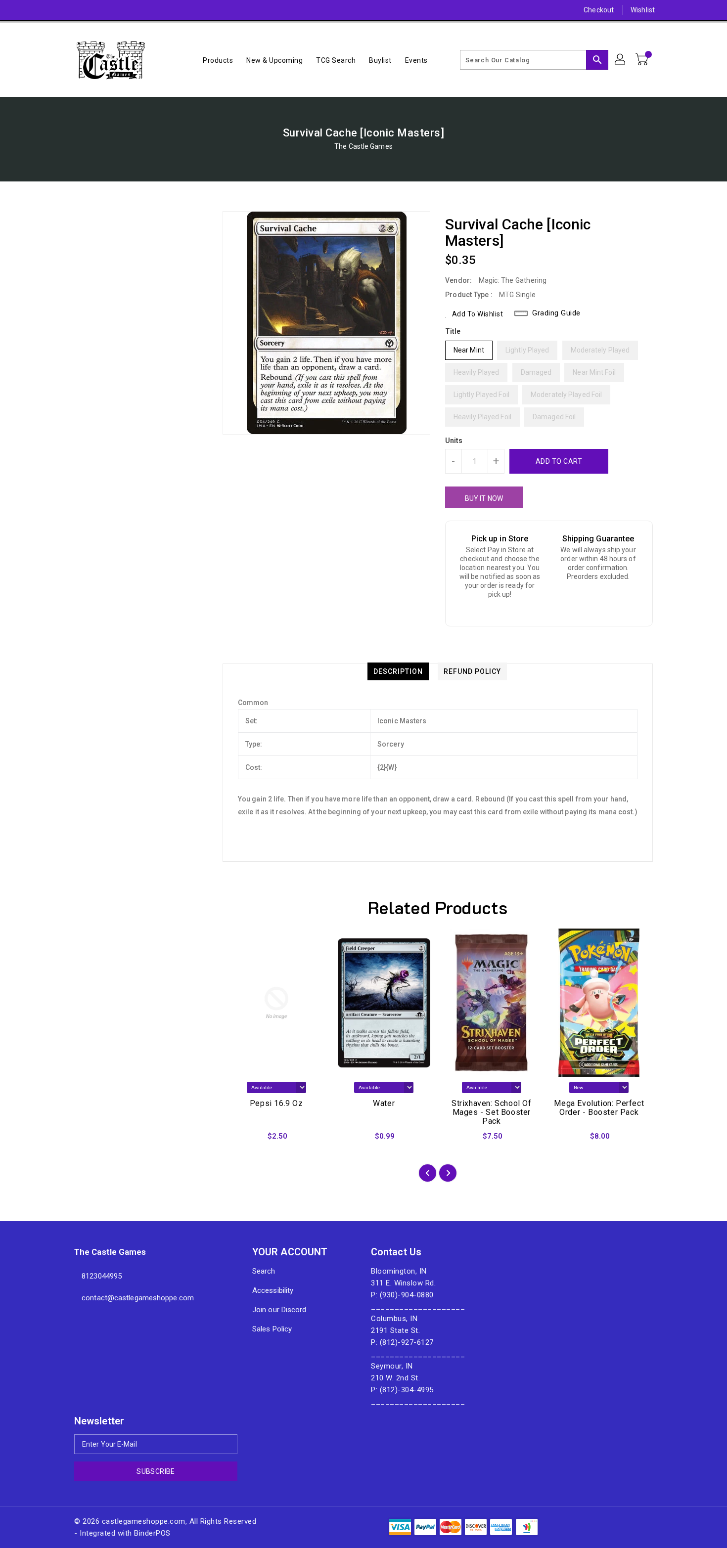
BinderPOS (152, 1533)
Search (263, 1271)
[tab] (398, 671)
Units (454, 440)
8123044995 (102, 1276)
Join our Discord (279, 1309)
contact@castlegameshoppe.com (138, 1297)
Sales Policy (272, 1329)
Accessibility (272, 1290)
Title (453, 331)
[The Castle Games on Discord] (60, 9)
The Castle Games (363, 146)
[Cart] (643, 60)
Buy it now (484, 498)
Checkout (599, 10)
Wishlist (643, 10)
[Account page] (621, 60)
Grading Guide (556, 313)
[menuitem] (218, 60)
